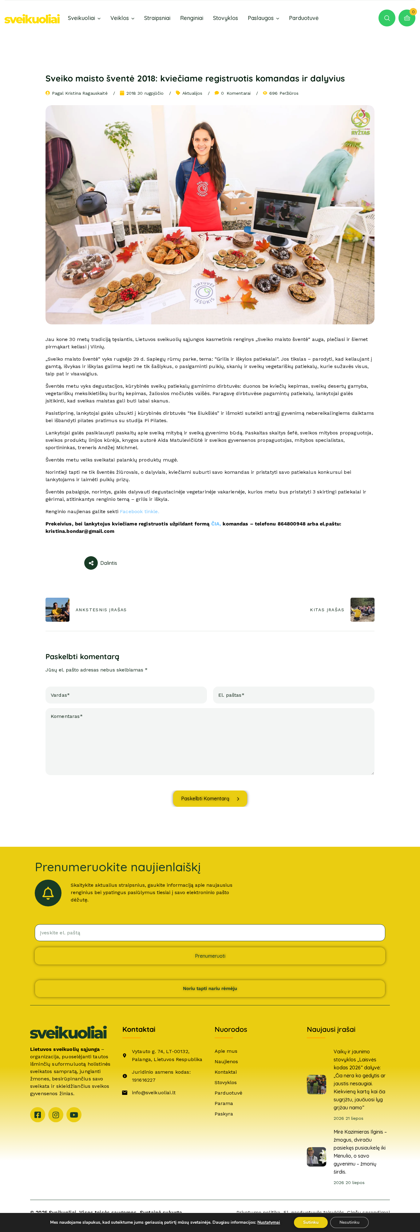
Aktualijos (192, 93)
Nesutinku (349, 1222)
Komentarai (236, 93)
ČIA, (217, 524)
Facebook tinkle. (139, 511)
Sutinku (311, 1222)
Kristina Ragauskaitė (86, 93)
